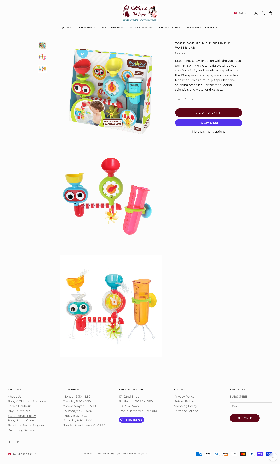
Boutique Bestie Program (26, 425)
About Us (14, 396)
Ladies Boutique (169, 27)
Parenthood (87, 27)
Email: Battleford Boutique (138, 411)
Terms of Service (186, 411)
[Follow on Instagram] (17, 442)
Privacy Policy (184, 396)
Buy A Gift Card (19, 411)
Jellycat (67, 27)
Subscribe (244, 418)
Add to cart (208, 112)
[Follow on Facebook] (9, 442)
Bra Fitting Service (21, 430)
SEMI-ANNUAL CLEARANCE (202, 27)
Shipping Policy (185, 406)
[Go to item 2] (42, 57)
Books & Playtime (141, 27)
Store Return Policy (22, 416)
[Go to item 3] (42, 68)
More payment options (208, 131)
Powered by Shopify (134, 454)
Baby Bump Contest (23, 420)
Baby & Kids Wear (113, 27)
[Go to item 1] (42, 45)
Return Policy (184, 401)
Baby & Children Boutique (27, 401)
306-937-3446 (129, 406)
